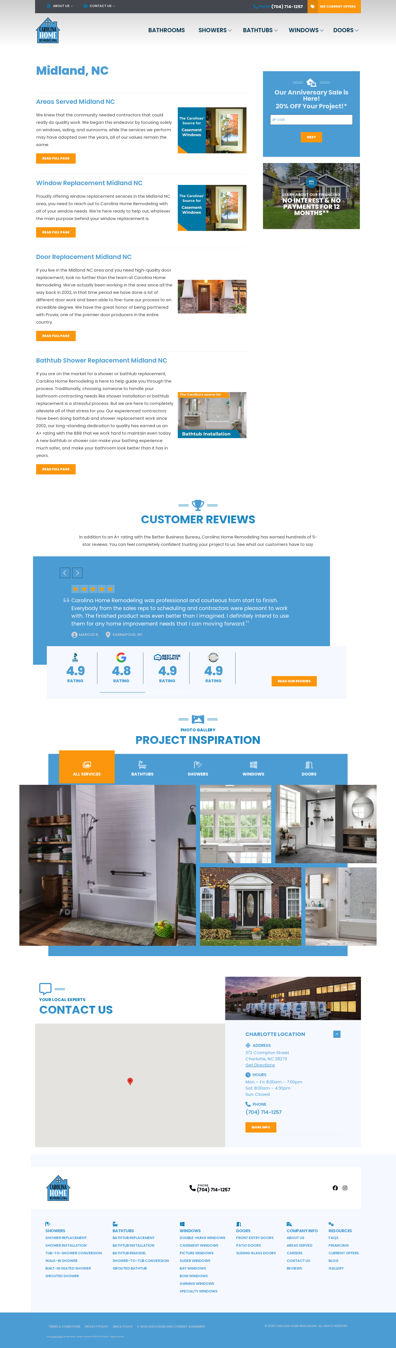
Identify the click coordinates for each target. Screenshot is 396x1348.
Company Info (302, 1231)
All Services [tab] (87, 774)
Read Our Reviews (294, 681)
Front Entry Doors (254, 1237)
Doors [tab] (309, 774)
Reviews (294, 1268)
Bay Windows (193, 1268)
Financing (339, 1245)
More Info (261, 1127)
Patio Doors (248, 1245)
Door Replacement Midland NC (84, 256)
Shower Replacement (66, 1237)
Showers (213, 30)
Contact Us (101, 6)
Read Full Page (56, 158)
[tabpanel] (198, 865)
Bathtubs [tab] (142, 774)
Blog (333, 1260)
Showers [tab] (198, 774)
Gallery (336, 1268)
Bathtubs (258, 30)
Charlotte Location (275, 1034)
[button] (122, 692)
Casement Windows (199, 1245)
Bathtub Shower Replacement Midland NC (101, 360)
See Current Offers (338, 6)
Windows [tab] (253, 774)
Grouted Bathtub (130, 1268)
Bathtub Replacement (134, 1237)
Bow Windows (194, 1275)
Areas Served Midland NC (75, 101)
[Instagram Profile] (345, 1188)
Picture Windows (196, 1253)
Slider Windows (195, 1260)
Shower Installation (65, 1245)
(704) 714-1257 (263, 1112)
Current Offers (344, 1253)
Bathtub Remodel (129, 1253)
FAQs (333, 1237)
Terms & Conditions (64, 1326)
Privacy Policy (96, 1326)
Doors (343, 30)
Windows (304, 30)
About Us (61, 6)
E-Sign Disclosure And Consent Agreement (171, 1326)
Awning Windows (197, 1283)
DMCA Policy (123, 1326)
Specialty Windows (198, 1291)
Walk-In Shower (61, 1260)
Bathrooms (166, 30)
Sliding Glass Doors (256, 1253)
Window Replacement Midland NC (89, 183)
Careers (295, 1253)
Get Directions (260, 1065)
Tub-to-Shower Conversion (73, 1253)
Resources (340, 1231)
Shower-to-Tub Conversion (141, 1260)
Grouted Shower (62, 1275)
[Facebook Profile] (335, 1188)
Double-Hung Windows (202, 1237)
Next (311, 137)
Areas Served (299, 1245)
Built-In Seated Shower (68, 1268)
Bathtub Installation (133, 1245)
